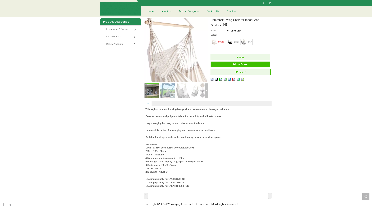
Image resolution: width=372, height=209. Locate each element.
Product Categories (189, 11)
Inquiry (240, 57)
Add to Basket (240, 64)
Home (151, 11)
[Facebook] (4, 204)
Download (232, 11)
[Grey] (244, 42)
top (366, 196)
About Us (166, 11)
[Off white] (214, 42)
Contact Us (213, 11)
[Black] (230, 42)
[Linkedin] (9, 204)
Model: (213, 30)
